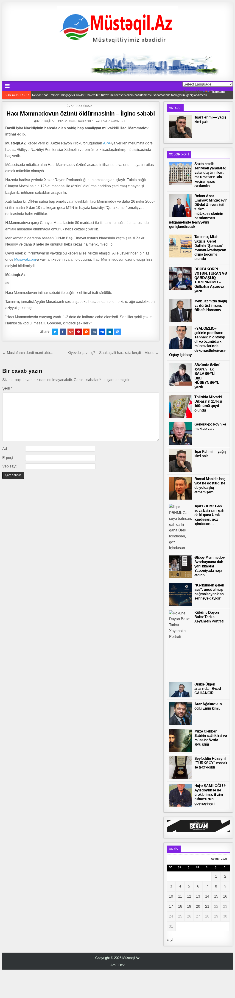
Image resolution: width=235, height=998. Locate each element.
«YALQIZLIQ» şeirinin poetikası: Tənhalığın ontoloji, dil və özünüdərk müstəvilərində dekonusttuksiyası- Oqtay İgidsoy (197, 341)
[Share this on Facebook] (63, 332)
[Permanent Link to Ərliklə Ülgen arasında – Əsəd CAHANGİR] (180, 689)
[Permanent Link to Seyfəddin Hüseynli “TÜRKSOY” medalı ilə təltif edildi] (180, 767)
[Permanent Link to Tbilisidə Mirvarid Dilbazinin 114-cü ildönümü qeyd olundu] (180, 406)
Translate (218, 92)
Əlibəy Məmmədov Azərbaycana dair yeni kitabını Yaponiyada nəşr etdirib (209, 566)
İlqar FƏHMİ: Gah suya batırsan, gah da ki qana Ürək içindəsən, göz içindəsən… (209, 515)
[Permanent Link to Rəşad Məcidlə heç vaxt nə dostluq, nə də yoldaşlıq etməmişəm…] (180, 488)
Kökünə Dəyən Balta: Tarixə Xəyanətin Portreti (209, 617)
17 (171, 906)
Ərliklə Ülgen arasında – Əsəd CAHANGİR (207, 688)
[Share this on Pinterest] (78, 332)
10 (171, 896)
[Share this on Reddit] (86, 332)
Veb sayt (9, 466)
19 (189, 906)
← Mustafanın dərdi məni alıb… (27, 353)
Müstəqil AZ (46, 121)
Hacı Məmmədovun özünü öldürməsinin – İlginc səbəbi (80, 113)
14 (207, 896)
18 (180, 906)
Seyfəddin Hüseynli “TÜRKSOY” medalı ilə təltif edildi (210, 763)
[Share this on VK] (94, 332)
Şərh (7, 388)
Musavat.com (25, 259)
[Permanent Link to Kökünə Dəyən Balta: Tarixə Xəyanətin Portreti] (180, 644)
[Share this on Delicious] (117, 332)
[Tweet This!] (55, 332)
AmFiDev (117, 965)
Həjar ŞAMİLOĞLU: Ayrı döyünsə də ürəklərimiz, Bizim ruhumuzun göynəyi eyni (210, 794)
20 (198, 906)
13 (198, 896)
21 (207, 906)
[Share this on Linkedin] (109, 332)
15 (216, 896)
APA (106, 143)
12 (189, 896)
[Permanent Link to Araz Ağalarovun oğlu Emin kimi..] (180, 713)
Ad (4, 449)
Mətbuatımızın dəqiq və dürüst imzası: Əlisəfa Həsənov (210, 305)
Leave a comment (112, 121)
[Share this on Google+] (70, 332)
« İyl (170, 940)
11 (180, 896)
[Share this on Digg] (102, 332)
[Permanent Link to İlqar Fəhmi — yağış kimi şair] (180, 126)
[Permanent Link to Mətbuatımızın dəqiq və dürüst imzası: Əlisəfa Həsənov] (180, 310)
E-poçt (7, 458)
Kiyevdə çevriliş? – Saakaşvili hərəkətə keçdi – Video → (113, 353)
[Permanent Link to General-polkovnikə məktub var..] (180, 433)
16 (225, 896)
